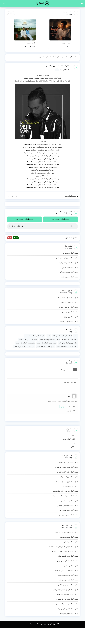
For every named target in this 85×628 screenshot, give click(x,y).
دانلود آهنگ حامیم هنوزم (70, 267)
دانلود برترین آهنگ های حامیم (67, 343)
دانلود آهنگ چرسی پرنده (70, 317)
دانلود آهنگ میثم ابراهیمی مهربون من (66, 561)
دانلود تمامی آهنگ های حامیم (25, 343)
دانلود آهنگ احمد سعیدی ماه (69, 510)
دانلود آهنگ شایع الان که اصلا (68, 321)
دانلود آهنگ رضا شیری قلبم (69, 566)
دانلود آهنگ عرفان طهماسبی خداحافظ (66, 532)
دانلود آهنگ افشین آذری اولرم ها (67, 472)
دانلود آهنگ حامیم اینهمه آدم (69, 272)
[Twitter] (12, 196)
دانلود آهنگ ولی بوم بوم (70, 312)
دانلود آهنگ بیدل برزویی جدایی (68, 462)
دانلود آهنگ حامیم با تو (70, 486)
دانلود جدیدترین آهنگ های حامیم (66, 346)
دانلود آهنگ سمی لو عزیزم (69, 302)
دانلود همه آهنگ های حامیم (45, 346)
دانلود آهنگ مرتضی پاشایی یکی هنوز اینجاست (63, 547)
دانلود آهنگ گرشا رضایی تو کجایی (67, 505)
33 (17, 237)
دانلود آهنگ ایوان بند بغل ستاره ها (67, 481)
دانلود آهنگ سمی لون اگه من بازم (67, 599)
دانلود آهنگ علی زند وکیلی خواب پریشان (65, 590)
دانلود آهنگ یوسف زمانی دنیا (69, 537)
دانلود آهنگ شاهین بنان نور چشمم (67, 609)
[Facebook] (8, 196)
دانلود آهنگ (41, 336)
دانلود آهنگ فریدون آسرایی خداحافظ (66, 570)
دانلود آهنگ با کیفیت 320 (24, 219)
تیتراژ (73, 435)
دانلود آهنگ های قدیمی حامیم (28, 339)
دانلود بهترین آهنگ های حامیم (46, 343)
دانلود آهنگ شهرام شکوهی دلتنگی (67, 613)
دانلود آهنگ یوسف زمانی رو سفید (67, 594)
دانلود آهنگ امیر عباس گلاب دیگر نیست (65, 491)
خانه (75, 57)
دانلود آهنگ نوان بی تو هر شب (68, 575)
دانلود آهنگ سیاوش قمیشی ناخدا (67, 297)
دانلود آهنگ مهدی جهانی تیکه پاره (67, 585)
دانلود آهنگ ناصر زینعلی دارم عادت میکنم (65, 496)
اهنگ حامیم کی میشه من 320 (62, 336)
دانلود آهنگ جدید (69, 439)
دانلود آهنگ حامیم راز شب (69, 277)
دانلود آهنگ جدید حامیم (69, 339)
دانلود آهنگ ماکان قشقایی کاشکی (67, 556)
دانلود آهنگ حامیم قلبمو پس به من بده (65, 258)
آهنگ (75, 336)
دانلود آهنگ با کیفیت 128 (60, 219)
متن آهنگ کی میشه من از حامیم (24, 346)
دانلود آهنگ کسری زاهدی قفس (68, 580)
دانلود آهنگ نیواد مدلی (71, 542)
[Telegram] (16, 196)
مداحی (73, 446)
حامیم (48, 78)
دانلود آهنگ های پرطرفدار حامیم (50, 339)
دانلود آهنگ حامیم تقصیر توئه (68, 263)
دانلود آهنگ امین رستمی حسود (68, 515)
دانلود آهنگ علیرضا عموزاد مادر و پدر (66, 604)
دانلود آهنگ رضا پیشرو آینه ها (68, 307)
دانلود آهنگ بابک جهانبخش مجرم (67, 501)
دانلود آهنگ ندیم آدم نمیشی (69, 477)
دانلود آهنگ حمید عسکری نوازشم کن (66, 467)
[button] (81, 3)
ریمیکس (72, 443)
